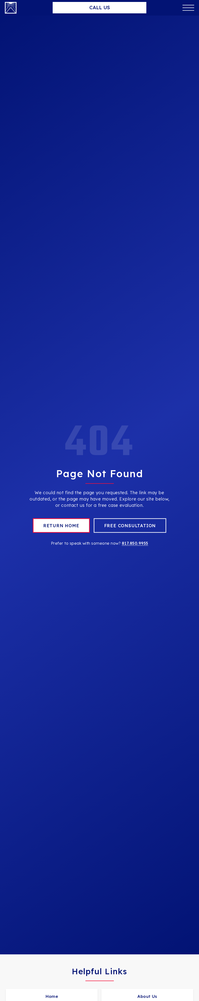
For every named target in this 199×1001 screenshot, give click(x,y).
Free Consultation (130, 525)
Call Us (99, 7)
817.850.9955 (135, 543)
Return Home (61, 525)
